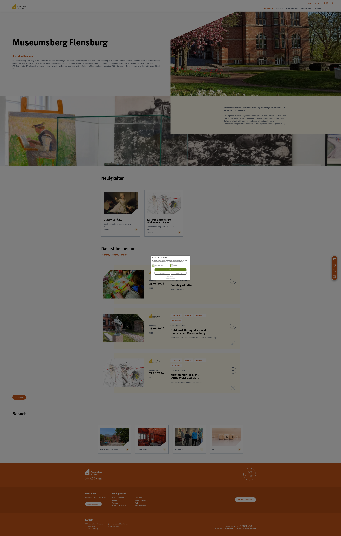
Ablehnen (162, 273)
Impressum (168, 278)
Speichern (179, 273)
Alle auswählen (170, 269)
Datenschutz (173, 278)
